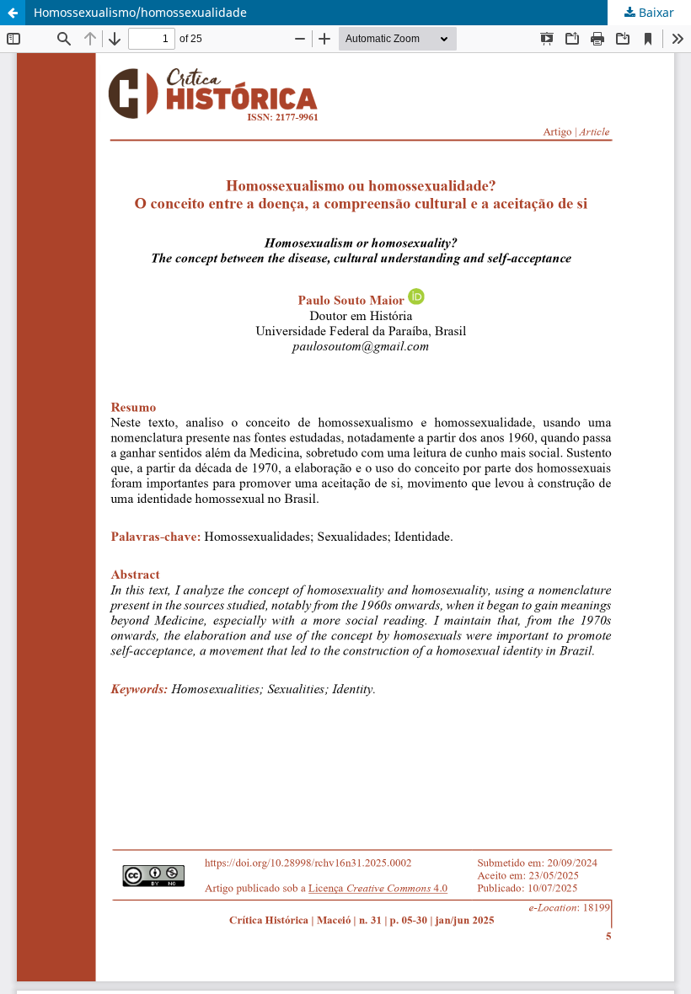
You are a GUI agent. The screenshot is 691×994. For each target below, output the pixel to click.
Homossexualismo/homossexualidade (140, 12)
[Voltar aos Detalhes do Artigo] (12, 12)
